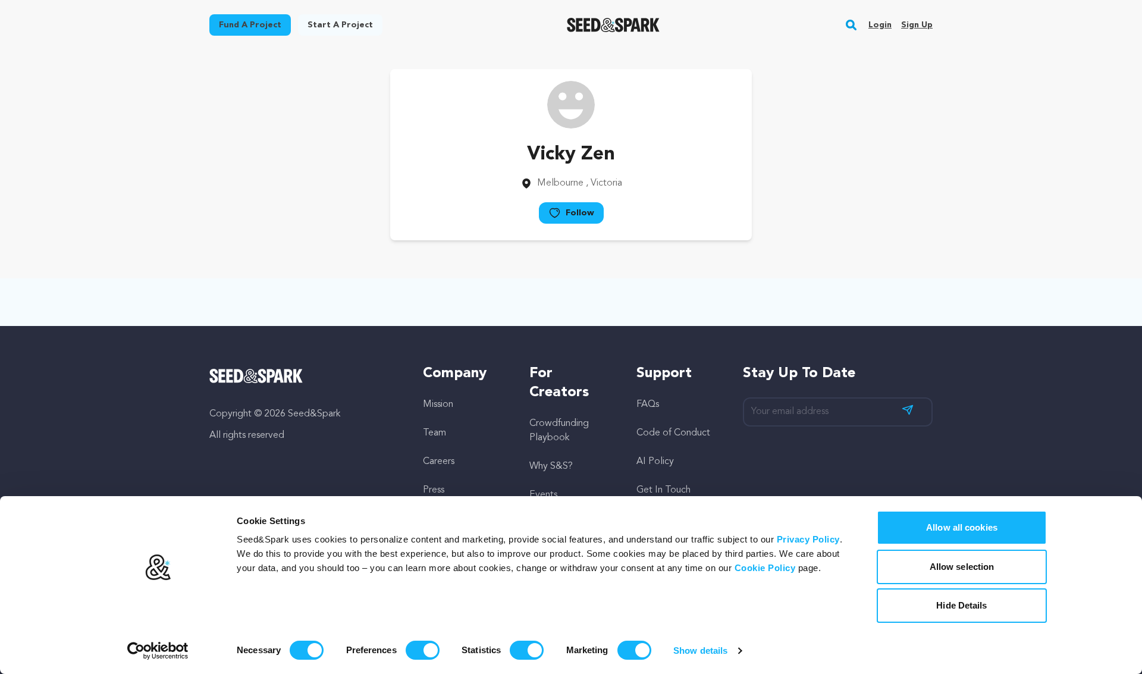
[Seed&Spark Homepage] (613, 25)
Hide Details (961, 605)
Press (433, 490)
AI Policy (655, 461)
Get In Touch (663, 490)
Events (543, 495)
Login (880, 25)
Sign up (917, 25)
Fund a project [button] (250, 25)
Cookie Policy (765, 568)
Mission (438, 404)
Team (434, 433)
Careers (438, 461)
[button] (851, 25)
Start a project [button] (340, 25)
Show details (700, 650)
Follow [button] (580, 213)
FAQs (647, 404)
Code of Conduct (673, 433)
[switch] (423, 650)
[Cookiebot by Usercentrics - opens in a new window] (158, 651)
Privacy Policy (808, 539)
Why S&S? (551, 466)
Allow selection (962, 567)
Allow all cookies (961, 527)
